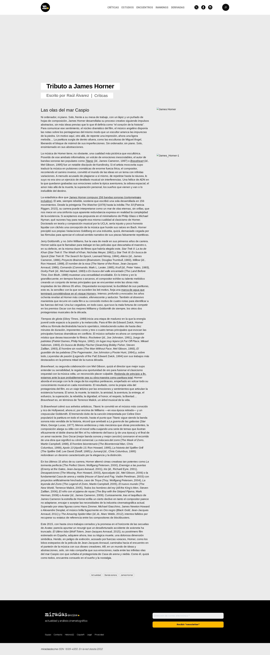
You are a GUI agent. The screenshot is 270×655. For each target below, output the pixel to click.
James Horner (127, 575)
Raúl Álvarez (78, 95)
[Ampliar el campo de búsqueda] (225, 7)
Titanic (89, 160)
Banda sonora (111, 575)
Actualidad (96, 575)
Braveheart (137, 160)
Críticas (101, 95)
